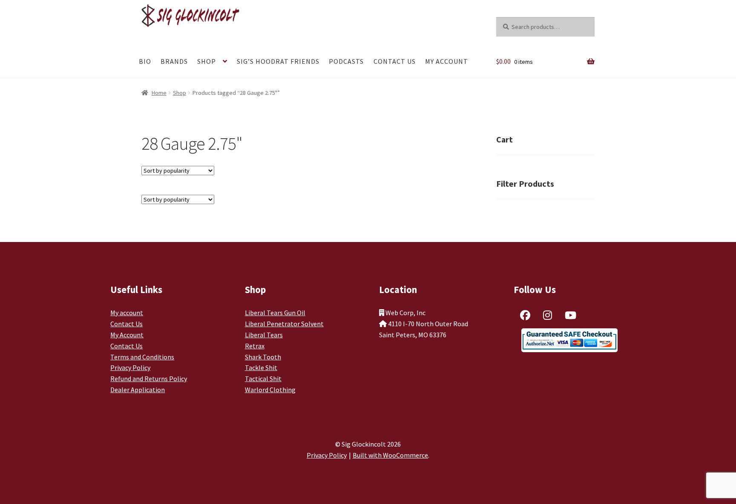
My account (126, 312)
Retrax (254, 346)
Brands (174, 61)
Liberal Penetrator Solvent (284, 323)
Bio (145, 61)
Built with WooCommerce (390, 455)
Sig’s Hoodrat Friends (278, 61)
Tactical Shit (263, 378)
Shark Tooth (263, 357)
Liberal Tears (264, 334)
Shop (206, 61)
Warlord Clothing (270, 389)
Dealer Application (137, 389)
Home (159, 93)
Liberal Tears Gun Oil (275, 312)
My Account (446, 61)
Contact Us (395, 61)
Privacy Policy (130, 367)
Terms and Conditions (142, 357)
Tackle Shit (261, 367)
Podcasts (346, 61)
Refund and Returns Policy (148, 378)
